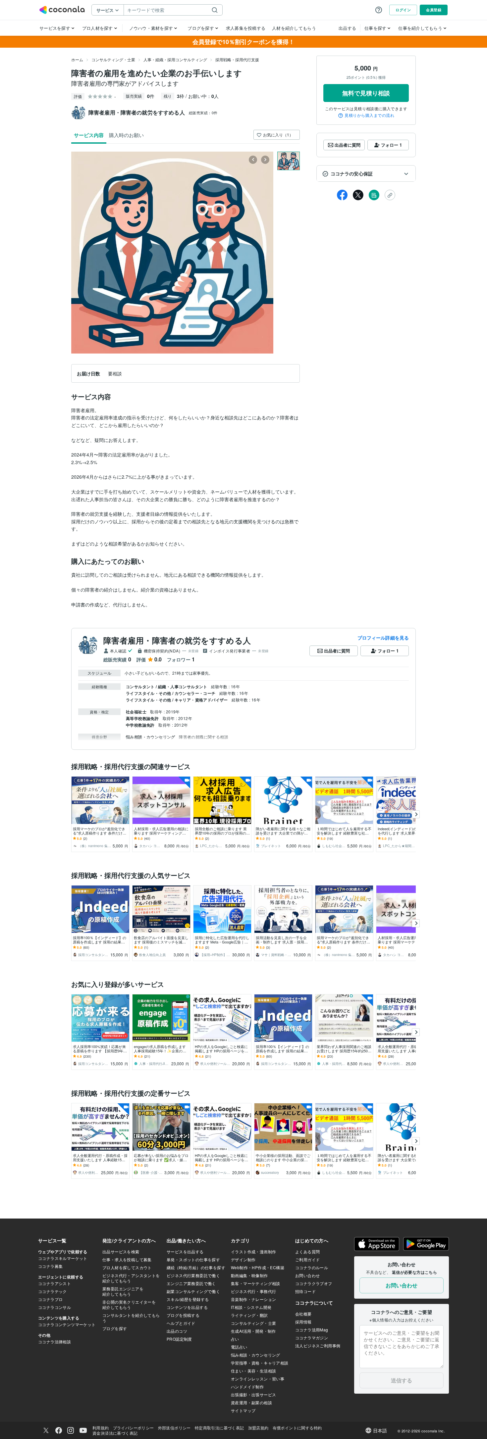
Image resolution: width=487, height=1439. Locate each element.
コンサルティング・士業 (113, 59)
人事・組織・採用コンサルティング (175, 59)
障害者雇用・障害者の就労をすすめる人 (177, 640)
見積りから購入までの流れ (369, 115)
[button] (366, 174)
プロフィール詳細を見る (383, 637)
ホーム (77, 59)
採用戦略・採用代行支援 (237, 59)
